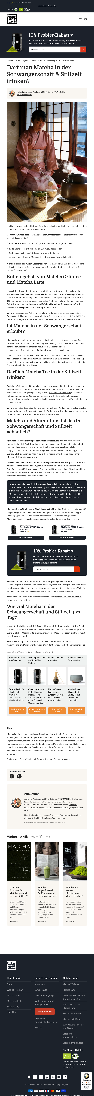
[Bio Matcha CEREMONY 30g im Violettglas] (54, 529)
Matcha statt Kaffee (72, 1019)
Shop (9, 984)
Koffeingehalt (15, 248)
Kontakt (38, 1027)
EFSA (25, 301)
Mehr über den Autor (24, 95)
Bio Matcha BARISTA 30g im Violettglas (31, 528)
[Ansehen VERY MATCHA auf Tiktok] (65, 1077)
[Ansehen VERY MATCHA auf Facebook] (41, 1077)
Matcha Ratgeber (22, 61)
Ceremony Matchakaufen (37, 710)
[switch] (86, 1087)
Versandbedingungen (45, 995)
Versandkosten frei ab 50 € (47, 6)
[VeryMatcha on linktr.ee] (29, 1077)
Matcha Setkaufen (57, 710)
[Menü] (90, 1073)
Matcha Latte (13, 995)
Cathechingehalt (16, 253)
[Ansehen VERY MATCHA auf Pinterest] (47, 1077)
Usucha (31, 703)
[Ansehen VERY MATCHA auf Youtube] (59, 1077)
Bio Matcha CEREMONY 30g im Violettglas (72, 528)
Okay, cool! (65, 1085)
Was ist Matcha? (15, 989)
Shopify (57, 1085)
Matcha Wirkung (71, 984)
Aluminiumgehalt (16, 257)
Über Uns (11, 1012)
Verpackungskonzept (73, 1042)
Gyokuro (34, 807)
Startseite (10, 61)
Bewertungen (26, 3)
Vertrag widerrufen (44, 1011)
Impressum (40, 984)
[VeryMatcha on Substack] (35, 1077)
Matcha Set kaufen (72, 1013)
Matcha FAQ (13, 1006)
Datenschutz (41, 989)
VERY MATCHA (36, 1085)
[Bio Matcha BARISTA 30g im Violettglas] (13, 529)
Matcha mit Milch (16, 700)
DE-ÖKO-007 (68, 1061)
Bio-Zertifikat (80, 1061)
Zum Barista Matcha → (26, 538)
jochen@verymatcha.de (55, 818)
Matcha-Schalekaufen (76, 710)
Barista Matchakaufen (17, 710)
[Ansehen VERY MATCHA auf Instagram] (53, 1077)
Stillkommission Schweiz (60, 392)
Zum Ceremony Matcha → (67, 538)
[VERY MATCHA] (12, 19)
